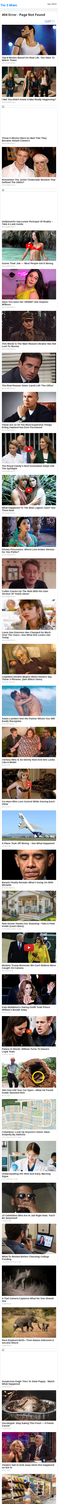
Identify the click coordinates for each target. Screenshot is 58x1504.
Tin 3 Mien (9, 5)
